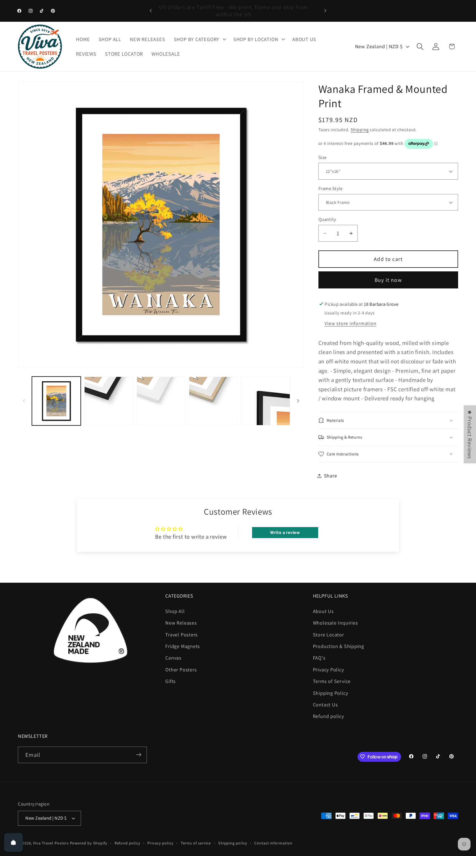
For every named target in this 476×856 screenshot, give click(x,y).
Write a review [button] (285, 532)
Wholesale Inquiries (335, 622)
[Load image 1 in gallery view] (56, 401)
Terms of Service (332, 681)
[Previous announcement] (151, 10)
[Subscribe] (139, 754)
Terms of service (196, 842)
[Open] (13, 842)
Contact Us (325, 704)
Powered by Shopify (88, 842)
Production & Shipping (338, 646)
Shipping (360, 129)
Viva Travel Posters (51, 842)
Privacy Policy (328, 669)
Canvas (173, 657)
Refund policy (328, 716)
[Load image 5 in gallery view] (161, 401)
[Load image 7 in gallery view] (265, 401)
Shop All (175, 610)
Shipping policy (232, 842)
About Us (323, 610)
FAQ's (319, 657)
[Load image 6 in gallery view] (213, 401)
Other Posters (181, 669)
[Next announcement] (325, 10)
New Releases (181, 622)
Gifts (170, 681)
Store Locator (328, 634)
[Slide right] (298, 401)
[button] (199, 39)
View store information (350, 323)
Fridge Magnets (182, 646)
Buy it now (388, 279)
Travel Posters (181, 634)
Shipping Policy (330, 692)
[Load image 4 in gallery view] (108, 401)
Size (322, 157)
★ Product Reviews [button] (470, 434)
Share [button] (330, 475)
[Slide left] (24, 401)
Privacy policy (160, 842)
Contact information (273, 842)
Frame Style (330, 188)
